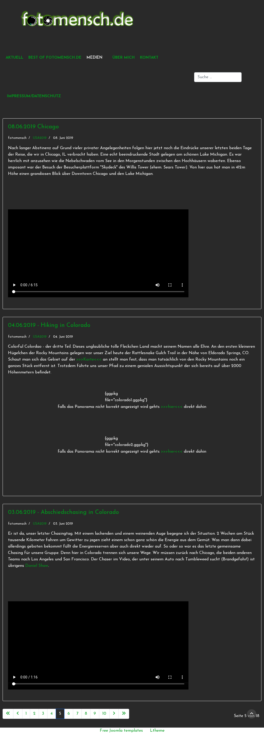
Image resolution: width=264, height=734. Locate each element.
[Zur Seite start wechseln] (8, 714)
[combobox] (218, 77)
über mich (123, 58)
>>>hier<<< (172, 407)
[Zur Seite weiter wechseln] (114, 714)
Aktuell (14, 58)
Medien (94, 58)
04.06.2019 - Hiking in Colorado (49, 325)
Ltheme (157, 731)
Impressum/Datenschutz (34, 96)
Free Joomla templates (121, 731)
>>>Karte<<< (89, 359)
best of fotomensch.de (54, 58)
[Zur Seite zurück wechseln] (17, 714)
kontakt (149, 58)
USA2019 (40, 138)
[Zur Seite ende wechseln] (123, 714)
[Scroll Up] (251, 714)
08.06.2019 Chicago (33, 127)
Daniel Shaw (36, 566)
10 (104, 714)
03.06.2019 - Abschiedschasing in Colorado (63, 512)
